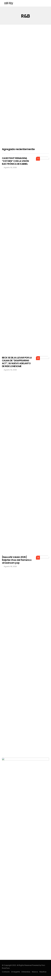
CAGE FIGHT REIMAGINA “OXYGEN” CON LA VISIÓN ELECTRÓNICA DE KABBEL (15, 161)
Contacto (6, 972)
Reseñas (42, 972)
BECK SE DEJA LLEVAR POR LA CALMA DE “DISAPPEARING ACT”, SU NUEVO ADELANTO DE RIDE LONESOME (17, 362)
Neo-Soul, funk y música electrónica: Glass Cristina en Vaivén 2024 (23, 79)
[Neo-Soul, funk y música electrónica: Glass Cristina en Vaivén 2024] (25, 57)
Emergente (15, 972)
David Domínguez (13, 88)
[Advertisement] (25, 115)
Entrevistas (26, 972)
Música (35, 972)
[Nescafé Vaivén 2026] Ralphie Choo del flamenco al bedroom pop (16, 560)
